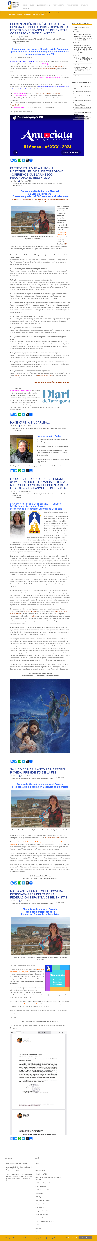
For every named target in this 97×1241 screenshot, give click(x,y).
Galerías (84, 5)
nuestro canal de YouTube (47, 68)
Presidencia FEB (26, 37)
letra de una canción (30, 611)
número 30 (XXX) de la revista (50, 64)
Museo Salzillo (15, 105)
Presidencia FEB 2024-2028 (20, 41)
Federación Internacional (45, 375)
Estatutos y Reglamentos (43, 1183)
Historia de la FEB (41, 1174)
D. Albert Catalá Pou (19, 93)
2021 (14, 428)
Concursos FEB (40, 1207)
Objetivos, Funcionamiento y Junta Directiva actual (48, 1178)
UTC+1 (60, 66)
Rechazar (89, 1238)
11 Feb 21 (14, 776)
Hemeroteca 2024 (21, 183)
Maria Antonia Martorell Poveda (55, 39)
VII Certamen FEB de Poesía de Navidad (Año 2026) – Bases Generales (83, 60)
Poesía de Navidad (41, 1218)
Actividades (57, 5)
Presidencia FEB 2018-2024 (58, 428)
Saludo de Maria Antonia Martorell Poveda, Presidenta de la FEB (38, 770)
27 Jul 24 (13, 181)
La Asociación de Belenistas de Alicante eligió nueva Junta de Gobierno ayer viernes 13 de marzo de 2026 (83, 37)
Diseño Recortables (42, 1214)
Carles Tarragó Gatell (22, 428)
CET (55, 66)
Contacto (27, 9)
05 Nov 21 (14, 491)
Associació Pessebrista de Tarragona (61, 234)
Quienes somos (42, 5)
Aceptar (81, 1238)
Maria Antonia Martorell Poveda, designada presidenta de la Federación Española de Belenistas (38, 894)
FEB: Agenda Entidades (43, 1200)
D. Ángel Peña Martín (19, 107)
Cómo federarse (41, 1186)
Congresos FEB (40, 1204)
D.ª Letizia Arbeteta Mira (20, 95)
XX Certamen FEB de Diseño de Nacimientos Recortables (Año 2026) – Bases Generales (83, 70)
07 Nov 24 (14, 37)
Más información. (73, 1238)
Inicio (25, 5)
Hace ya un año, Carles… (30, 422)
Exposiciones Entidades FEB (45, 1221)
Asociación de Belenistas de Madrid (26, 1004)
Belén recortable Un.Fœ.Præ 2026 (82, 28)
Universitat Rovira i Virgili (52, 838)
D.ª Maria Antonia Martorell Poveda (49, 77)
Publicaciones (72, 5)
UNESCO (17, 375)
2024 (14, 39)
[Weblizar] (13, 4)
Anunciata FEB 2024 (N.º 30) (36, 39)
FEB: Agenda (40, 1197)
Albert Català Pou (21, 39)
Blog (32, 5)
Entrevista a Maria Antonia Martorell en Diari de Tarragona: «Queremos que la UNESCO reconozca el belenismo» (37, 173)
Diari (66, 244)
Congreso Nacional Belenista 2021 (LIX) (28, 494)
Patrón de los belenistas (43, 1190)
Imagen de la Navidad (42, 1211)
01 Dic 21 (14, 426)
